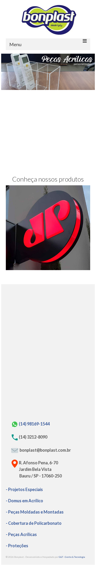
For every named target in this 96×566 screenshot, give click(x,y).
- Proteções (17, 545)
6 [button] (62, 87)
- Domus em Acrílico (24, 500)
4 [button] (50, 87)
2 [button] (39, 87)
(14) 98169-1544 (34, 423)
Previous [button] (7, 72)
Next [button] (88, 72)
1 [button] (34, 87)
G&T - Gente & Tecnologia (72, 556)
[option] (48, 72)
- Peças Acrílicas (21, 534)
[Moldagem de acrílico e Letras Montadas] (48, 227)
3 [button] (45, 87)
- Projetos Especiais (24, 489)
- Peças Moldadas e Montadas (35, 511)
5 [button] (56, 87)
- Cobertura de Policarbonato (34, 523)
